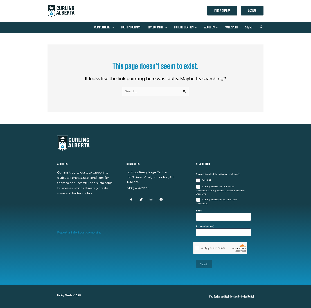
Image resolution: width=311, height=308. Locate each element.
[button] (222, 10)
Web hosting (231, 296)
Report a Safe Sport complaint (79, 232)
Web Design (214, 296)
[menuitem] (104, 27)
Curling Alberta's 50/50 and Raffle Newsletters (216, 201)
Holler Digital (247, 296)
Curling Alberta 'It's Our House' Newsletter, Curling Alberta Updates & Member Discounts (220, 190)
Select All (206, 180)
